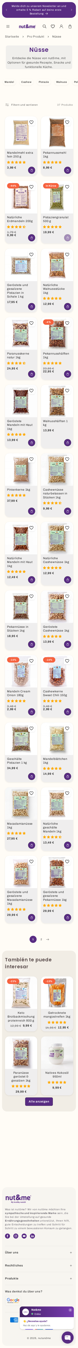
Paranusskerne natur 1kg (18, 355)
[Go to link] (13, 1301)
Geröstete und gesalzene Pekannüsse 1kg (55, 895)
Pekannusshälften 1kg (56, 355)
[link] (39, 1101)
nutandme (44, 1338)
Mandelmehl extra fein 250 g (20, 154)
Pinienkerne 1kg (18, 489)
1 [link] (33, 939)
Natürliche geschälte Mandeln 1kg (52, 827)
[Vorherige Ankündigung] (6, 9)
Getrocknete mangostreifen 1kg (57, 1014)
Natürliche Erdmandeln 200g (20, 219)
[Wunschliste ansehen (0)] (53, 26)
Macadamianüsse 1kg (20, 825)
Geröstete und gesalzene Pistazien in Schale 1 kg (17, 290)
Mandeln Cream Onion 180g (18, 693)
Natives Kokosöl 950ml (57, 1074)
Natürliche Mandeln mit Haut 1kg (20, 561)
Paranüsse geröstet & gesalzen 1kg (21, 1076)
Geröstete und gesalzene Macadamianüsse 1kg (20, 897)
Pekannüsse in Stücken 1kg (17, 628)
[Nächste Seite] (47, 939)
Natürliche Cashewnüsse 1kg (56, 560)
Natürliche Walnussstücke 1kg (54, 288)
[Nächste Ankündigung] (71, 9)
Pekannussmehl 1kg (54, 154)
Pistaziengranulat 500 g (56, 219)
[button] (8, 26)
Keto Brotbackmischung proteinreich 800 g (21, 1016)
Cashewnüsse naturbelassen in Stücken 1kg (55, 493)
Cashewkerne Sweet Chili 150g (55, 693)
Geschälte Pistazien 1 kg (17, 760)
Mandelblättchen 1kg (55, 760)
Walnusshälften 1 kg (55, 422)
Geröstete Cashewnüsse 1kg (56, 628)
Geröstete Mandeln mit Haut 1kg (20, 424)
